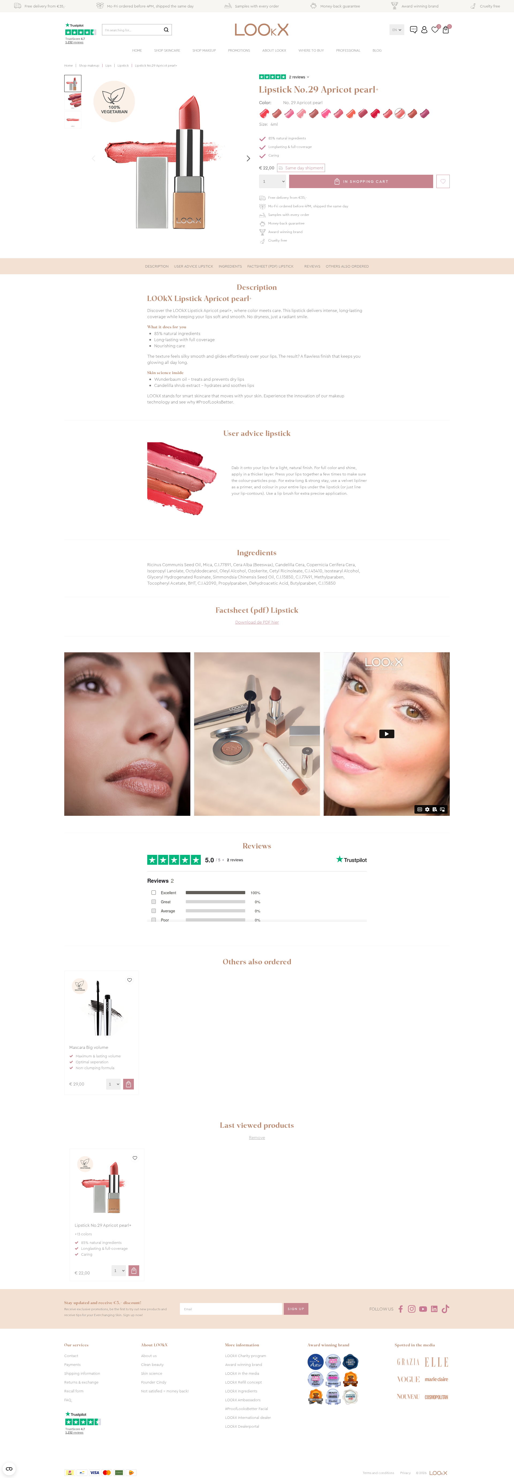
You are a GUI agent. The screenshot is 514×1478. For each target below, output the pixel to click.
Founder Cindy (153, 1382)
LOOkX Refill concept (243, 1382)
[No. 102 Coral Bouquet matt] (264, 113)
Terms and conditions (378, 1473)
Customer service (419, 32)
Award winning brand (243, 1364)
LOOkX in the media (242, 1373)
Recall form (74, 1391)
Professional (348, 50)
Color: (265, 103)
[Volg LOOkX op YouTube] (423, 1309)
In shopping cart (366, 181)
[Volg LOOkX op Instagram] (411, 1309)
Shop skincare (167, 50)
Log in (424, 30)
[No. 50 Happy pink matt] (326, 113)
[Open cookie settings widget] (9, 1468)
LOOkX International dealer (248, 1417)
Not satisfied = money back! (165, 1391)
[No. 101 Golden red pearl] (363, 113)
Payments (72, 1364)
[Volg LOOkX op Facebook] (400, 1309)
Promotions (239, 50)
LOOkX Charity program (245, 1355)
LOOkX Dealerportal (242, 1426)
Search (166, 29)
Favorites (443, 181)
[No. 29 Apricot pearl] (400, 113)
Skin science (151, 1373)
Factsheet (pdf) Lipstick (270, 266)
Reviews (312, 266)
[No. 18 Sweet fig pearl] (424, 113)
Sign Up (296, 1308)
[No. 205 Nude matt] (313, 113)
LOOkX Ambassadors (242, 1400)
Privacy (405, 1473)
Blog (377, 50)
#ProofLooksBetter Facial (246, 1408)
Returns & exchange (81, 1382)
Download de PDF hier (257, 622)
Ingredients (230, 266)
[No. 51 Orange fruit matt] (350, 113)
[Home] (262, 29)
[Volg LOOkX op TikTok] (445, 1309)
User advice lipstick (193, 266)
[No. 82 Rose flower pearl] (289, 113)
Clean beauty (152, 1364)
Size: (263, 124)
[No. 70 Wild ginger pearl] (412, 113)
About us (149, 1355)
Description (157, 266)
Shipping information (82, 1373)
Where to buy (311, 50)
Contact (71, 1355)
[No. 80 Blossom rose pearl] (387, 113)
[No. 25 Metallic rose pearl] (276, 113)
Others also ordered (347, 266)
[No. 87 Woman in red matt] (375, 113)
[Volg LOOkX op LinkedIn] (434, 1309)
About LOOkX (274, 50)
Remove (257, 1137)
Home (137, 50)
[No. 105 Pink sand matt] (301, 113)
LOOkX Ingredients (241, 1391)
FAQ (67, 1400)
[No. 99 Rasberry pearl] (338, 113)
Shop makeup (204, 50)
